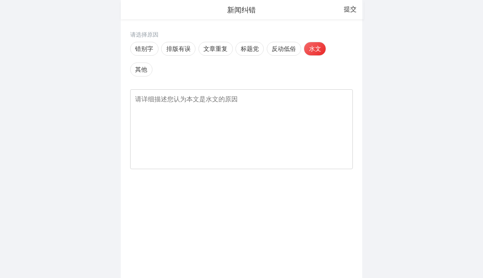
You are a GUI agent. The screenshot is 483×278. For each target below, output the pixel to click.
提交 (350, 9)
